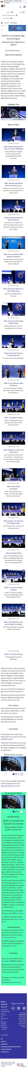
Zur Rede (13, 945)
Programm (21, 912)
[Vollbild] (24, 119)
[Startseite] (2, 23)
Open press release (11, 713)
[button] (13, 763)
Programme (19, 691)
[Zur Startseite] (3, 6)
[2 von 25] (16, 773)
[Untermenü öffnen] (20, 6)
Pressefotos (6, 960)
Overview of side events (12, 700)
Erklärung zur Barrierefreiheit (11, 1046)
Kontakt (3, 1041)
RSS (2, 1039)
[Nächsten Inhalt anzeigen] (21, 773)
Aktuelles (6, 23)
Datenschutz (5, 1052)
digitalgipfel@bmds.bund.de (11, 981)
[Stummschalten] (21, 119)
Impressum (4, 1044)
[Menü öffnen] (24, 6)
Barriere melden (6, 1049)
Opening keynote (10, 722)
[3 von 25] (18, 773)
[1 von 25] (13, 773)
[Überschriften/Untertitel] (19, 119)
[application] (13, 113)
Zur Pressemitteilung (9, 936)
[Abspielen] (13, 113)
